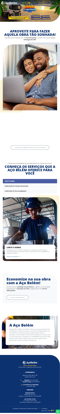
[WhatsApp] (58, 411)
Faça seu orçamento (13, 256)
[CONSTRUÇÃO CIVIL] (16, 131)
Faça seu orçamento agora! (17, 297)
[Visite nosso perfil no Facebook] (52, 410)
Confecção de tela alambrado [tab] (15, 191)
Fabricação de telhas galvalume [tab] (16, 186)
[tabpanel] (30, 229)
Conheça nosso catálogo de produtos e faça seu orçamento (30, 147)
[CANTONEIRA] (44, 102)
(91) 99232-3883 (31, 386)
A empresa (44, 408)
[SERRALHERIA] (44, 127)
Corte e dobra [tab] (10, 181)
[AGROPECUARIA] (16, 106)
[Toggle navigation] (57, 3)
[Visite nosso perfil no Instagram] (53, 410)
